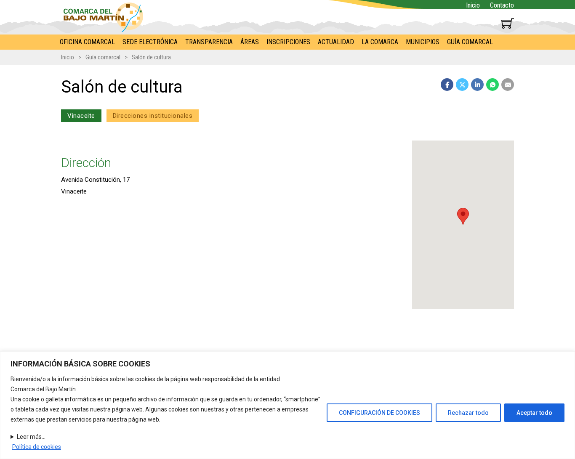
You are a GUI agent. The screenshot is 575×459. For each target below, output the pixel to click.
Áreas (249, 42)
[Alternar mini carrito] (507, 23)
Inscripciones (288, 42)
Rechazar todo (468, 412)
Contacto (502, 5)
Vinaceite (81, 115)
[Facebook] (447, 84)
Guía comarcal (470, 42)
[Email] (507, 84)
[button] (463, 216)
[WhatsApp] (492, 84)
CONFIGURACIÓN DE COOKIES (379, 412)
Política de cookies (36, 446)
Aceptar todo (534, 412)
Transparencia (209, 42)
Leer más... (31, 436)
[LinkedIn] (477, 84)
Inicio (473, 5)
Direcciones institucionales (153, 115)
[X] (462, 84)
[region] (287, 405)
